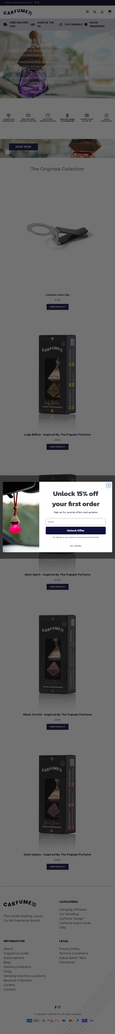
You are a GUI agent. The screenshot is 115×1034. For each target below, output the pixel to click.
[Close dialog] (108, 485)
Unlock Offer (75, 530)
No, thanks (75, 545)
